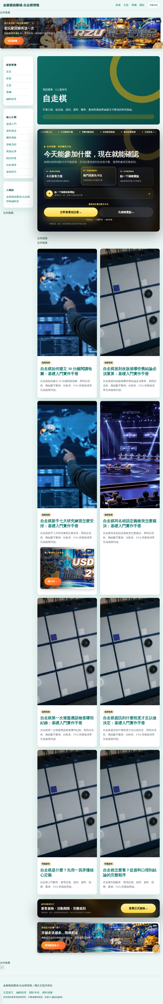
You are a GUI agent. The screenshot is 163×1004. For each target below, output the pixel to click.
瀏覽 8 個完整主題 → (53, 116)
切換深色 (153, 5)
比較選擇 (11, 165)
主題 (126, 5)
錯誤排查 (11, 158)
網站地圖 (47, 992)
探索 (118, 5)
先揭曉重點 (126, 212)
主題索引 (8, 992)
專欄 (134, 5)
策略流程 (11, 144)
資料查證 (11, 130)
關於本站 (34, 992)
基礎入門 (11, 124)
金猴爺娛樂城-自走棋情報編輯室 (18, 199)
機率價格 (11, 137)
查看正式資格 (138, 908)
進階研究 (11, 171)
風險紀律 (11, 151)
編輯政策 (11, 99)
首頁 (8, 71)
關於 (142, 5)
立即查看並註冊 (71, 212)
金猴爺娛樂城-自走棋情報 (21, 5)
